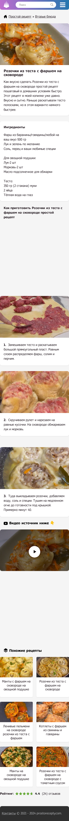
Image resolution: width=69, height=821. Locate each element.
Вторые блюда (45, 16)
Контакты (9, 813)
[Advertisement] (34, 260)
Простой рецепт (20, 16)
